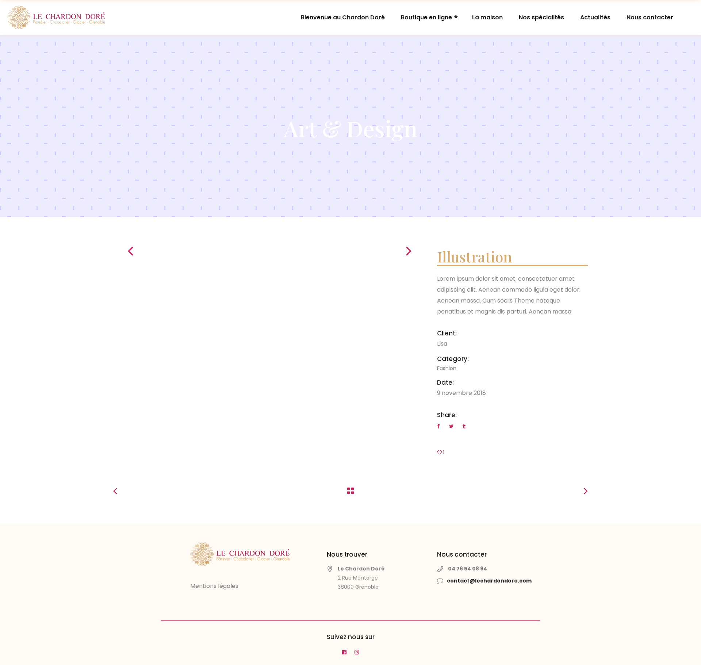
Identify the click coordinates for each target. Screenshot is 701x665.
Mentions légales (214, 586)
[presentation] (130, 251)
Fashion (446, 368)
